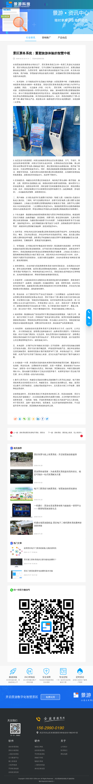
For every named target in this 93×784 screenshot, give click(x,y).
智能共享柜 (39, 761)
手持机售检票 (14, 768)
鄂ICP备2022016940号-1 (46, 781)
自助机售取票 (14, 772)
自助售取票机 (40, 750)
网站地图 (64, 754)
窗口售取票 (13, 761)
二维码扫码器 (40, 765)
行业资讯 (30, 37)
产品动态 (62, 37)
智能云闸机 (39, 746)
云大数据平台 (14, 757)
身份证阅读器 (40, 768)
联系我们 (64, 750)
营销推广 (46, 37)
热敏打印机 (39, 757)
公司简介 (64, 746)
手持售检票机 (40, 754)
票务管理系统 (14, 746)
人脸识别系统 (14, 754)
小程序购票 (13, 765)
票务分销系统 (14, 750)
